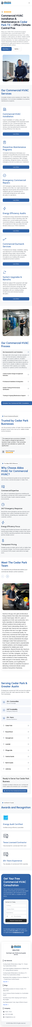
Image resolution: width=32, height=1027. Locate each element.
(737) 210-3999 (14, 930)
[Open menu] (29, 3)
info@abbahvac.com (18, 932)
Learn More (16, 134)
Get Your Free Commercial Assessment (16, 790)
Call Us (16, 49)
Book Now (6, 49)
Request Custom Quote (16, 920)
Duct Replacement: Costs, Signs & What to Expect (15, 1002)
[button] (6, 981)
